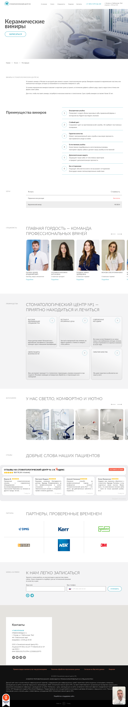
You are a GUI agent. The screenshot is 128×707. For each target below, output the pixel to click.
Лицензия (112, 669)
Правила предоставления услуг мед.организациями (30, 669)
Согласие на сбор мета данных (94, 669)
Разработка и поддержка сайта (64, 696)
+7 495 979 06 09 (93, 4)
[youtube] (17, 657)
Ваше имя (29, 585)
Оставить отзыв (116, 469)
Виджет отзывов (119, 499)
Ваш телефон (71, 585)
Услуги (16, 63)
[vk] (13, 657)
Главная (8, 63)
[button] (29, 279)
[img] (17, 3)
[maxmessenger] (24, 657)
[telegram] (20, 657)
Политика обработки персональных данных (65, 669)
